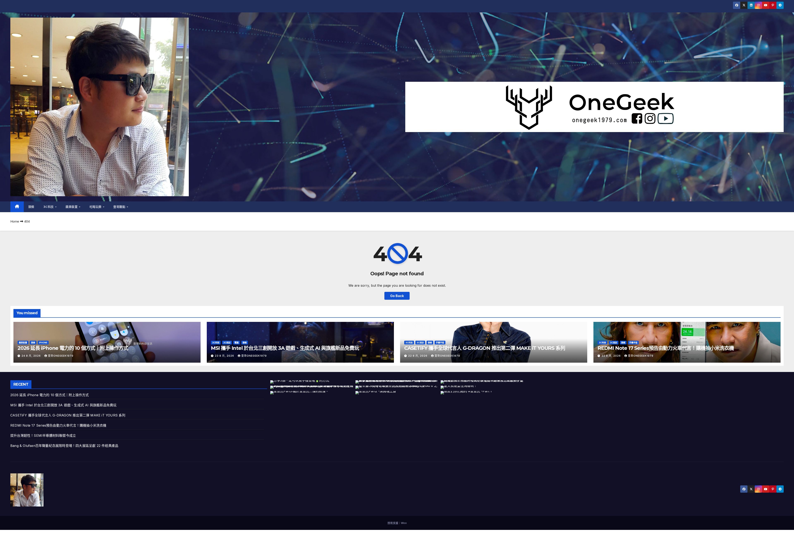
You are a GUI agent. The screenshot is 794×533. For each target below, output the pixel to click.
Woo (404, 523)
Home (14, 221)
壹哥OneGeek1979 (60, 355)
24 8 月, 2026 (32, 355)
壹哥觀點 (119, 207)
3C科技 (49, 207)
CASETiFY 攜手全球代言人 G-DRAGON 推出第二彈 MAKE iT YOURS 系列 (484, 348)
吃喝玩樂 (96, 207)
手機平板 (440, 342)
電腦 (236, 342)
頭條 (31, 207)
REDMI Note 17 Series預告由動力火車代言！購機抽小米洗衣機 (666, 348)
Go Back (397, 296)
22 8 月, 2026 (418, 355)
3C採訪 (227, 342)
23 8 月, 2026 (225, 355)
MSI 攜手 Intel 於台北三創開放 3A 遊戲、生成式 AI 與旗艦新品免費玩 (285, 348)
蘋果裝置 (72, 207)
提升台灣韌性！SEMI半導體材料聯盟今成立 (43, 435)
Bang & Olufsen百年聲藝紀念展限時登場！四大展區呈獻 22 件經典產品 (64, 446)
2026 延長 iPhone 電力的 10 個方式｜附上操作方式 (73, 348)
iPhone (43, 342)
